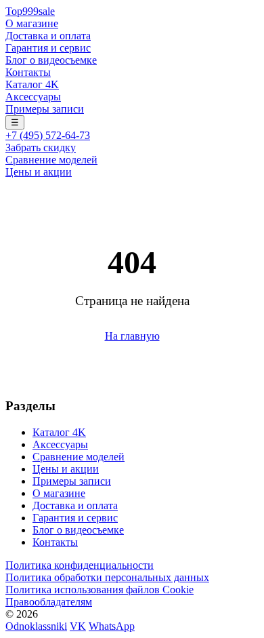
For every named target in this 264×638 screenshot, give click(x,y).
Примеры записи (44, 109)
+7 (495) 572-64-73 (47, 135)
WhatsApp (112, 626)
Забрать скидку (40, 147)
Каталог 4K (32, 84)
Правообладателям (48, 601)
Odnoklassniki (36, 626)
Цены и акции (38, 172)
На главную (132, 336)
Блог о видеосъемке (51, 60)
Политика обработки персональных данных (107, 577)
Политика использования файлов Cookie (99, 589)
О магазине (31, 23)
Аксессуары (33, 96)
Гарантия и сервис (48, 48)
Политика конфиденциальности (79, 565)
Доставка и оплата (48, 35)
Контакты (28, 72)
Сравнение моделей (51, 159)
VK (78, 626)
